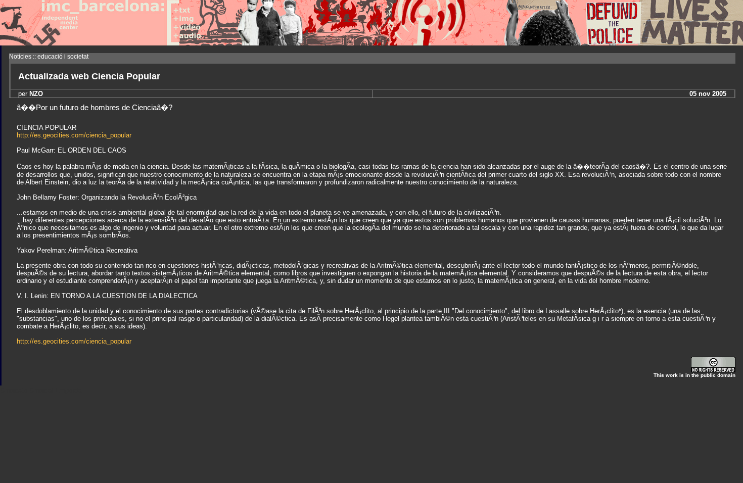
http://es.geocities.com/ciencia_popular (74, 135)
